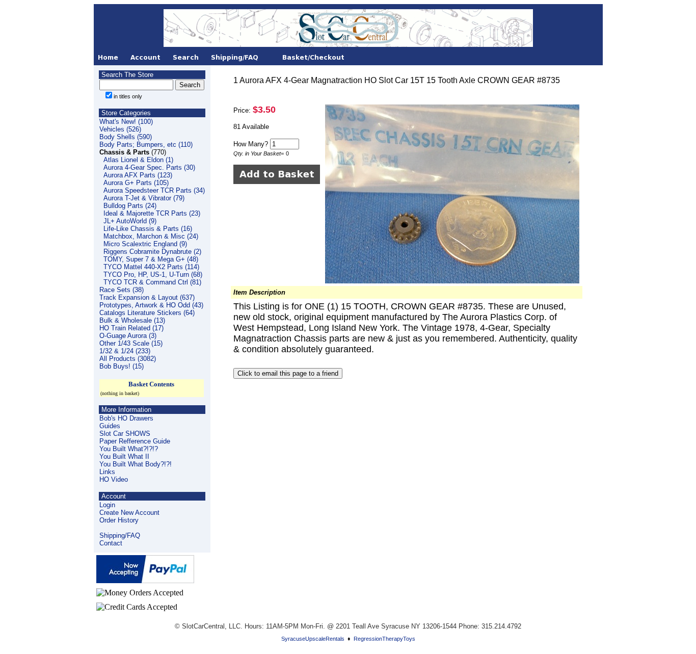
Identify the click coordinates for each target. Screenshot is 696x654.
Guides (109, 426)
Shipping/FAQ (119, 535)
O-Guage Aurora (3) (127, 335)
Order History (119, 520)
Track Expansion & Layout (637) (147, 297)
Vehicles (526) (120, 129)
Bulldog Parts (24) (129, 206)
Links (107, 472)
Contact (110, 543)
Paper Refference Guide (134, 441)
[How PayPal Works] (145, 580)
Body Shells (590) (125, 137)
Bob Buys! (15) (121, 366)
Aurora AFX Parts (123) (137, 175)
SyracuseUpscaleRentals (312, 639)
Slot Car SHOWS (124, 433)
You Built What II (124, 456)
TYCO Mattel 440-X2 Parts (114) (151, 267)
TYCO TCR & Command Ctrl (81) (152, 282)
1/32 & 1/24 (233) (124, 351)
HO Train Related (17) (131, 328)
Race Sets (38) (121, 290)
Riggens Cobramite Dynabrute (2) (152, 251)
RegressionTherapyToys (384, 639)
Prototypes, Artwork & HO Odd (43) (151, 305)
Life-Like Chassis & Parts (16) (147, 228)
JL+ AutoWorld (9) (129, 221)
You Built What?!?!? (128, 449)
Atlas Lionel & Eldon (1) (138, 160)
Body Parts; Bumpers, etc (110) (146, 144)
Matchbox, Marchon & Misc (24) (150, 236)
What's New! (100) (126, 121)
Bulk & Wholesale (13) (132, 320)
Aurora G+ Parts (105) (136, 183)
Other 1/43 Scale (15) (131, 343)
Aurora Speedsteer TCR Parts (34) (154, 190)
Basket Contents (151, 384)
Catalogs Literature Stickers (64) (147, 313)
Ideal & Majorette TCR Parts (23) (151, 213)
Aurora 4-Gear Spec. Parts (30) (149, 167)
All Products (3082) (127, 358)
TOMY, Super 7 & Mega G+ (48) (150, 259)
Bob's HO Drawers (126, 418)
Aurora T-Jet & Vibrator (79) (143, 198)
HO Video (113, 479)
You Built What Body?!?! (135, 464)
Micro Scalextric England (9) (145, 244)
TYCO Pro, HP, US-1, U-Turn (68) (152, 274)
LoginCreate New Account (129, 508)
